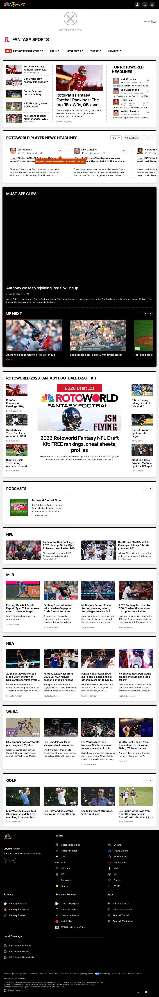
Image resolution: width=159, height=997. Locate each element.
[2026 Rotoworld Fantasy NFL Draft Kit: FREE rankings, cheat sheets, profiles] (80, 407)
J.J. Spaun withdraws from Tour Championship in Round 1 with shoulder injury (136, 814)
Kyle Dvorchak (12, 441)
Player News (73, 50)
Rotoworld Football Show (46, 500)
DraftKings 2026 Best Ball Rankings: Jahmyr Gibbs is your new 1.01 (133, 545)
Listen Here (38, 515)
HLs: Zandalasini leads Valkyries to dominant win (59, 743)
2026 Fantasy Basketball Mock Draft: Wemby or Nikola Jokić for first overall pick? (22, 676)
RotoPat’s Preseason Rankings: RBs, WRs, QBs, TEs (15, 403)
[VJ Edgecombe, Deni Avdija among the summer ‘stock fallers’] (136, 658)
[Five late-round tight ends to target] (142, 420)
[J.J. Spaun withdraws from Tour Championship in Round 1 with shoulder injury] (136, 796)
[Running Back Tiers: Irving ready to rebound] (16, 450)
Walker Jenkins (130, 111)
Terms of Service (135, 974)
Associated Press (88, 764)
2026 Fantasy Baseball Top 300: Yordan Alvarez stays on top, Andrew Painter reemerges (135, 608)
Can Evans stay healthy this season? (36, 80)
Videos (94, 50)
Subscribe (10, 860)
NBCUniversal (20, 978)
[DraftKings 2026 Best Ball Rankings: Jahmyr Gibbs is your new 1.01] (98, 550)
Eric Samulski (29, 121)
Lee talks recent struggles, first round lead (97, 812)
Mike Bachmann (126, 822)
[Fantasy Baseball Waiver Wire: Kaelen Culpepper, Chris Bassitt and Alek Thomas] (61, 590)
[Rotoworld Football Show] (19, 507)
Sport (53, 50)
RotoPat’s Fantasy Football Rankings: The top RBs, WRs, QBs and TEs (77, 100)
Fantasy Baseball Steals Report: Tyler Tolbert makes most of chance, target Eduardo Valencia (22, 608)
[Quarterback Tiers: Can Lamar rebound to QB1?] (16, 420)
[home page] (14, 5)
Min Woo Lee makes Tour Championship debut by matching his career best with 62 (21, 814)
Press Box (64, 974)
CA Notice (122, 974)
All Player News (131, 138)
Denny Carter (137, 441)
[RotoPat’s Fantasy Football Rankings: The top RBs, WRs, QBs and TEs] (79, 78)
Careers (16, 974)
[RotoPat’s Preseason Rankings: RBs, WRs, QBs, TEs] (16, 390)
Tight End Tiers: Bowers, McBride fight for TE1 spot (142, 463)
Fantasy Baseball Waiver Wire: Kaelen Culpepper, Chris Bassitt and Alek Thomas (58, 608)
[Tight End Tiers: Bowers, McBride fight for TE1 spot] (142, 450)
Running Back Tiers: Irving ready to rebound (16, 463)
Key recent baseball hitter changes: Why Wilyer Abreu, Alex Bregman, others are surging (35, 117)
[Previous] (144, 137)
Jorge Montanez (88, 627)
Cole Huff (123, 761)
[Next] (150, 137)
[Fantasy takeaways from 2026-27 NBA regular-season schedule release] (61, 658)
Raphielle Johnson (14, 696)
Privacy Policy (87, 974)
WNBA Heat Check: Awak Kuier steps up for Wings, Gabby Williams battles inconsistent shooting (134, 745)
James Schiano (12, 624)
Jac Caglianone (130, 89)
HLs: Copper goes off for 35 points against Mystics (22, 743)
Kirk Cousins (128, 79)
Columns (113, 50)
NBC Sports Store (51, 974)
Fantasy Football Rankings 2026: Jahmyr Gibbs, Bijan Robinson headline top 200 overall (59, 545)
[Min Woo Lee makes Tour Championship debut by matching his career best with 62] (23, 796)
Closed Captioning (29, 974)
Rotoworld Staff (49, 559)
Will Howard (25, 149)
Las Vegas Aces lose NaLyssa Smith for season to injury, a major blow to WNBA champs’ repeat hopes (96, 745)
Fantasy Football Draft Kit (24, 50)
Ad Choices (74, 974)
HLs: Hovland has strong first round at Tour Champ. (59, 812)
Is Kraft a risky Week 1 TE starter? (35, 105)
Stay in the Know (12, 848)
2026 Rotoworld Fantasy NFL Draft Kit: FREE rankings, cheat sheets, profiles (79, 444)
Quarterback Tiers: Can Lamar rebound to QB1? (16, 433)
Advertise (7, 974)
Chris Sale (127, 99)
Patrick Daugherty (64, 121)
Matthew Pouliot (51, 627)
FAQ (40, 974)
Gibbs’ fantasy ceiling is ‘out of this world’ (141, 403)
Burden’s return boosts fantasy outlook (33, 93)
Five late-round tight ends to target (141, 433)
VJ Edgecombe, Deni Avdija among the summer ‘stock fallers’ (135, 676)
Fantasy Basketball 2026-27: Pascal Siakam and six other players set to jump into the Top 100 (96, 676)
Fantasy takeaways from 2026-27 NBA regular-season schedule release (58, 676)
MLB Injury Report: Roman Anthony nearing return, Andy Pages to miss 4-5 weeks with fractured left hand (96, 608)
